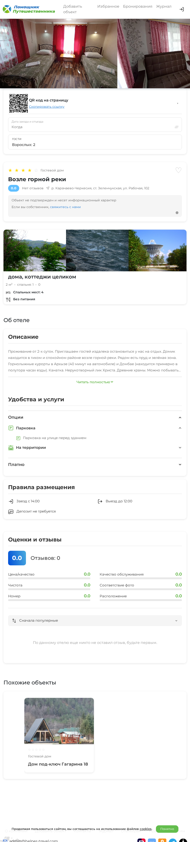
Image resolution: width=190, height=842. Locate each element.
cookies (146, 829)
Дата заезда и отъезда (27, 121)
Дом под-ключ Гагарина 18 (58, 764)
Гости (17, 139)
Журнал (163, 6)
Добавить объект (72, 9)
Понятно (167, 829)
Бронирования (137, 6)
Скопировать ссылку (46, 106)
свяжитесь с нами (65, 207)
